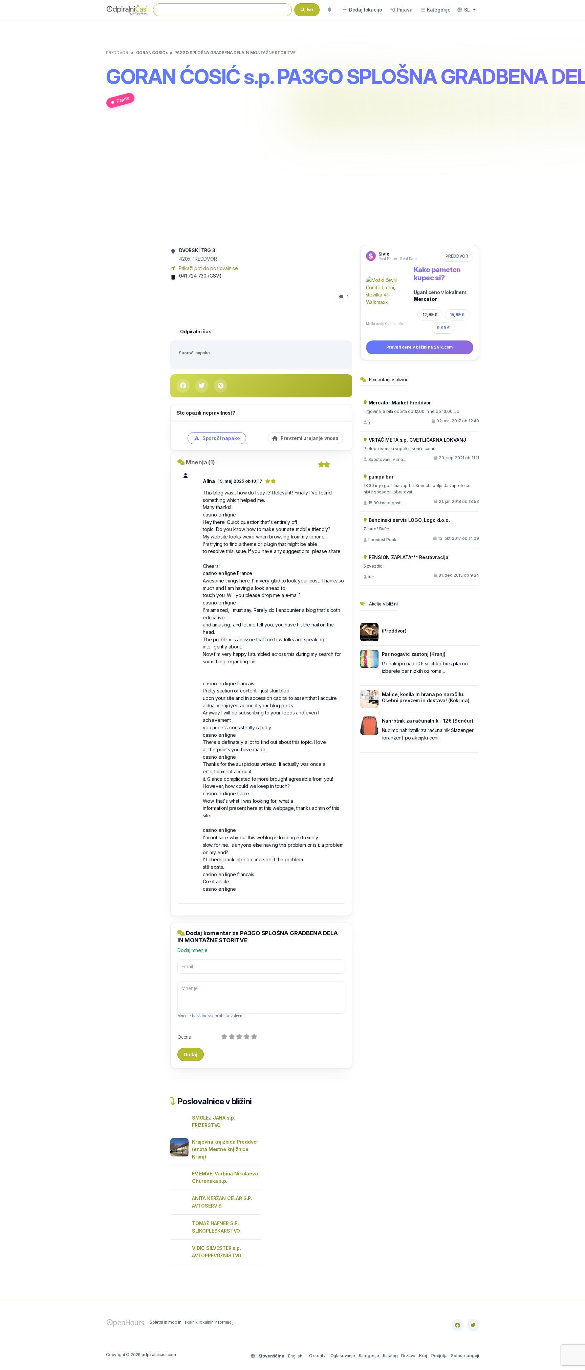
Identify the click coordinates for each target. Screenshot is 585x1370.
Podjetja (439, 1355)
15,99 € (457, 314)
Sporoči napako (194, 352)
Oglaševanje (342, 1355)
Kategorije (369, 1355)
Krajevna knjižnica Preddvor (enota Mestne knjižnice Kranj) (225, 1149)
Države (408, 1355)
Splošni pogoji (465, 1355)
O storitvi (318, 1355)
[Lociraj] (329, 9)
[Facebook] (457, 1325)
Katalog (390, 1355)
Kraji (423, 1355)
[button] (466, 9)
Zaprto (123, 99)
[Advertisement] (292, 180)
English (295, 1355)
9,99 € (443, 327)
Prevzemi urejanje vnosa (309, 438)
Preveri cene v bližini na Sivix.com (419, 347)
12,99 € (429, 314)
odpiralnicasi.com (159, 1354)
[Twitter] (473, 1325)
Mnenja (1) (200, 462)
